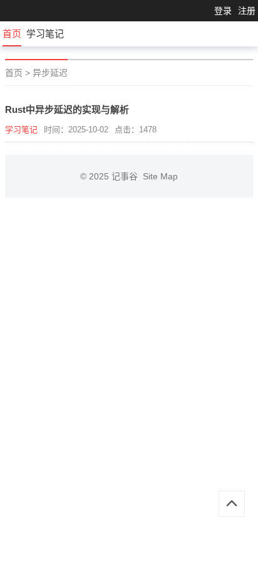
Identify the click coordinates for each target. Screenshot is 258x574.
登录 (223, 11)
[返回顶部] (232, 504)
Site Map (160, 176)
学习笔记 (45, 33)
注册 (246, 11)
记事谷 (127, 176)
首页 (12, 33)
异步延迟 (50, 73)
